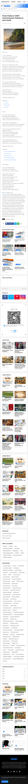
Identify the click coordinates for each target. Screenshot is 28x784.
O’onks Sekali (14, 627)
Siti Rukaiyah (18, 647)
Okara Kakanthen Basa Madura (6, 480)
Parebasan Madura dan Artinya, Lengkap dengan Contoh (7, 507)
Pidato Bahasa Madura (8, 553)
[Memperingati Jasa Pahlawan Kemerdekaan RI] (20, 345)
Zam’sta (5, 661)
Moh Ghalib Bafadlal (19, 614)
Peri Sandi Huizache (7, 630)
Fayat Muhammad (17, 588)
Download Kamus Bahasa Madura (6, 413)
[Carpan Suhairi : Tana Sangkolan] (7, 345)
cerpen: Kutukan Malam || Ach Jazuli (19, 253)
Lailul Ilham (5, 605)
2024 (14, 673)
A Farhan (15, 565)
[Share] (25, 23)
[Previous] (24, 9)
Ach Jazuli (8, 13)
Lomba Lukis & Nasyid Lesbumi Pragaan (20, 494)
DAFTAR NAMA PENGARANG (9, 533)
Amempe (6, 107)
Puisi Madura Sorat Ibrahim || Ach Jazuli (19, 268)
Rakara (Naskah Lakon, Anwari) (7, 721)
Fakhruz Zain (15, 583)
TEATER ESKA (14, 652)
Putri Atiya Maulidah (18, 630)
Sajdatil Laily (15, 643)
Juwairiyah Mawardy (7, 601)
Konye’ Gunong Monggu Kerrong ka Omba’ (7, 735)
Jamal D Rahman (16, 596)
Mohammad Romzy (14, 616)
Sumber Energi (7, 153)
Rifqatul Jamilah (6, 636)
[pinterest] (20, 771)
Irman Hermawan (16, 594)
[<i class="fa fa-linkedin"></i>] (5, 300)
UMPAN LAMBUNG (7, 557)
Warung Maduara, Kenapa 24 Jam (6, 240)
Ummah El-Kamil (7, 658)
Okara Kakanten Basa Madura (10, 159)
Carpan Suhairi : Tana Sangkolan (7, 351)
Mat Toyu (15, 610)
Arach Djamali (16, 574)
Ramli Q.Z (12, 634)
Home (3, 13)
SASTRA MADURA (7, 555)
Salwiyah (13, 645)
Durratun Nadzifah (16, 579)
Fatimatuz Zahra (7, 588)
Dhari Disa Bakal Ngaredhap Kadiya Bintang (6, 254)
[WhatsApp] (18, 223)
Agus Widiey (22, 572)
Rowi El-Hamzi (6, 641)
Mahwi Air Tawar (7, 610)
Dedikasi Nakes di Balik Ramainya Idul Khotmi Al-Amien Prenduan (19, 414)
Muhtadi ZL (5, 623)
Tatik (13, 654)
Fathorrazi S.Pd (6, 585)
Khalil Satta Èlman (7, 603)
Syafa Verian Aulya (19, 650)
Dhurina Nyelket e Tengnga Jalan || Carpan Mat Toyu (19, 523)
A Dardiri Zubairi (7, 565)
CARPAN (13, 1)
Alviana (4, 574)
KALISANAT (17, 548)
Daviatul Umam (6, 579)
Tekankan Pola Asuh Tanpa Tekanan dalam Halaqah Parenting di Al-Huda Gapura (20, 366)
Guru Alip (6, 102)
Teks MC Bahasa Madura (9, 157)
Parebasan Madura (8, 155)
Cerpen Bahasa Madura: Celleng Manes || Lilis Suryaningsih (19, 429)
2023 (14, 676)
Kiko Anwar (16, 603)
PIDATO (19, 1)
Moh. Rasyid (6, 616)
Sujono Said (11, 650)
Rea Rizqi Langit (20, 634)
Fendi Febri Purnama (15, 590)
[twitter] (11, 771)
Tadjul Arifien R (6, 654)
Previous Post (5, 288)
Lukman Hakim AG (17, 607)
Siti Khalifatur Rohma (8, 647)
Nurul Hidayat (6, 627)
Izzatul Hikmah (6, 596)
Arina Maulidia (6, 577)
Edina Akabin (7, 105)
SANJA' (12, 219)
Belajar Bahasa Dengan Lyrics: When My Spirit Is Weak (7, 523)
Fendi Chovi (5, 590)
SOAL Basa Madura (17, 555)
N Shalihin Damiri (14, 623)
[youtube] (14, 771)
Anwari (9, 574)
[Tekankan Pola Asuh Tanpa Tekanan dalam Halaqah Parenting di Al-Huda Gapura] (20, 359)
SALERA (17, 553)
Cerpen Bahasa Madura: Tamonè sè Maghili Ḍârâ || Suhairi (7, 429)
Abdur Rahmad (18, 570)
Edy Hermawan (6, 581)
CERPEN (11, 546)
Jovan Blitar (6, 599)
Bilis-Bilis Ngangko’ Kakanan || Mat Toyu (19, 749)
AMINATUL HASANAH (8, 570)
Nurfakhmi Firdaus (14, 625)
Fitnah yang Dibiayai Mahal (7, 365)
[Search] (26, 6)
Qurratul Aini (6, 632)
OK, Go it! (5, 781)
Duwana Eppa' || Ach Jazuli (20, 240)
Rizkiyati (5, 638)
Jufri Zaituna (13, 599)
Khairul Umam (17, 601)
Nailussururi (6, 625)
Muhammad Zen (19, 621)
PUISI (21, 550)
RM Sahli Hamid (14, 632)
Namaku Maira (5, 748)
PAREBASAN (15, 550)
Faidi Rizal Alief (6, 583)
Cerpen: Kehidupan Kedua (9, 151)
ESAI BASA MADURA (8, 548)
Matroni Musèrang (7, 612)
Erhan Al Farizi (20, 581)
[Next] (26, 9)
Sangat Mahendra (21, 645)
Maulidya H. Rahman (7, 614)
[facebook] (8, 771)
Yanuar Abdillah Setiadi (18, 658)
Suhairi (4, 650)
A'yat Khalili (21, 565)
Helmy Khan (16, 592)
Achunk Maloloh (13, 572)
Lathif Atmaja (13, 605)
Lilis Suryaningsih (7, 607)
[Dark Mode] (23, 6)
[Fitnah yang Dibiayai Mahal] (7, 359)
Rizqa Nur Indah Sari (13, 638)
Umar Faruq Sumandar (19, 656)
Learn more (4, 778)
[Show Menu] (2, 6)
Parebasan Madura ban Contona (9, 8)
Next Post (24, 288)
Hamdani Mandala (7, 592)
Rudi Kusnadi (15, 641)
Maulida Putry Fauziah (18, 612)
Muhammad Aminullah (8, 621)
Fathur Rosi (14, 585)
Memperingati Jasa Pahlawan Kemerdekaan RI (19, 351)
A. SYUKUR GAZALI (7, 568)
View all (24, 229)
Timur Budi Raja (19, 654)
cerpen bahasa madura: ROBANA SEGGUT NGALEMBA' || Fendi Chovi (20, 508)
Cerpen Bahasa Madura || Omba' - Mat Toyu (20, 386)
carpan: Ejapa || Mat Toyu (19, 708)
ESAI (24, 1)
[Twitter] (15, 223)
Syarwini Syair (6, 652)
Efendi (13, 581)
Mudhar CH (5, 619)
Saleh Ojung (6, 645)
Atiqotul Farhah (15, 577)
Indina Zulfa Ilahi (7, 594)
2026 (14, 669)
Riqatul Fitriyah (15, 636)
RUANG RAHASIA (6, 538)
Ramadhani (5, 634)
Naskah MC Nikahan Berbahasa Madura (19, 400)
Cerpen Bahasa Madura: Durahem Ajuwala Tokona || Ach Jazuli (7, 269)
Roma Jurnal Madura (7, 535)
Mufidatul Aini (13, 619)
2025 (14, 671)
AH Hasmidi (16, 568)
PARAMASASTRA (5, 1)
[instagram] (17, 771)
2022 (14, 678)
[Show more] (21, 223)
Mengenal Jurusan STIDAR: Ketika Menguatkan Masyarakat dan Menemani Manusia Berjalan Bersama (7, 446)
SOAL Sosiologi (6, 643)
